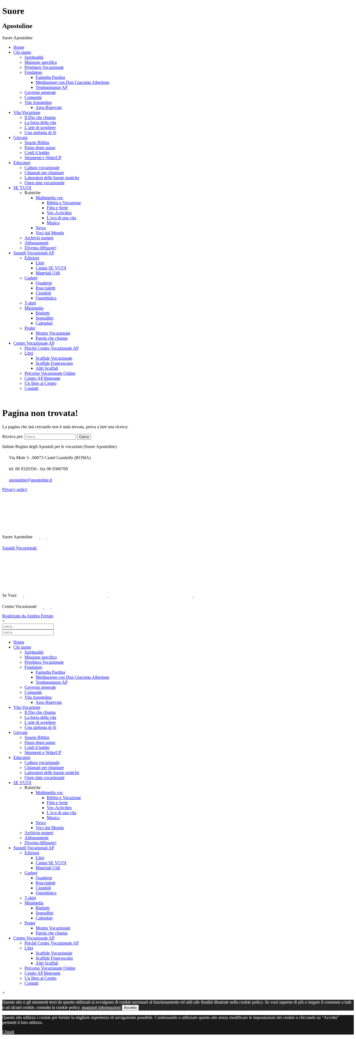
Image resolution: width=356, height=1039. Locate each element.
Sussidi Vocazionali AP (33, 252)
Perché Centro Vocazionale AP (51, 348)
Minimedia (33, 308)
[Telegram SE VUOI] (235, 595)
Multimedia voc (49, 197)
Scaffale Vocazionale (54, 358)
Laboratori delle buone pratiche (51, 177)
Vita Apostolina (38, 102)
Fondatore (33, 72)
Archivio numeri (38, 237)
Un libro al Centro (40, 383)
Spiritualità (33, 57)
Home (18, 47)
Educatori (21, 162)
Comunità (33, 97)
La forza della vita (40, 122)
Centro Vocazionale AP (34, 343)
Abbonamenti (36, 242)
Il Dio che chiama (40, 117)
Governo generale (40, 92)
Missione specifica (40, 62)
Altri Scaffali (47, 368)
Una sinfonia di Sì (40, 132)
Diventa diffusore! (40, 247)
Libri (40, 263)
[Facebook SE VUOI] (21, 595)
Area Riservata (49, 107)
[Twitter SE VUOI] (66, 595)
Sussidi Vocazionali (20, 548)
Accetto (130, 1008)
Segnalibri (44, 318)
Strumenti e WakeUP (42, 157)
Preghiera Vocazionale (44, 67)
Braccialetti (45, 288)
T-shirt (30, 303)
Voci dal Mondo (50, 232)
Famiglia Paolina (50, 77)
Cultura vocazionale (42, 167)
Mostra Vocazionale (53, 333)
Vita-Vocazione (26, 112)
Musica (53, 222)
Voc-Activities (59, 212)
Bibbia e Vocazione (64, 202)
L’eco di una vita (61, 217)
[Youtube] (43, 536)
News (41, 227)
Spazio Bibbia (36, 142)
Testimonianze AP (52, 87)
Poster (29, 328)
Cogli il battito (37, 152)
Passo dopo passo (39, 147)
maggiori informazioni (101, 1007)
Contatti (31, 388)
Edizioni (31, 258)
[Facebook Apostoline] (37, 536)
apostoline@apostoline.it (30, 480)
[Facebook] (41, 606)
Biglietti (43, 313)
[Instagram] (54, 606)
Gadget (30, 278)
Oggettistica (46, 298)
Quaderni (44, 283)
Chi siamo (22, 52)
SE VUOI (22, 187)
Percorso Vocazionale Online (49, 373)
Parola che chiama (52, 338)
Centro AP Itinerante (42, 378)
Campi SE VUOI (51, 268)
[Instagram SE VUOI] (88, 536)
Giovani (20, 137)
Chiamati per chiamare (44, 172)
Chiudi (8, 1032)
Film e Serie (57, 207)
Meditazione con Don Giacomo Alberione (72, 82)
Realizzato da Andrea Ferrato (27, 616)
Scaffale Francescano (54, 363)
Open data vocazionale (44, 182)
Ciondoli (43, 293)
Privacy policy (15, 489)
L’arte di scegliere (40, 127)
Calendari (44, 323)
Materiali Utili (48, 273)
